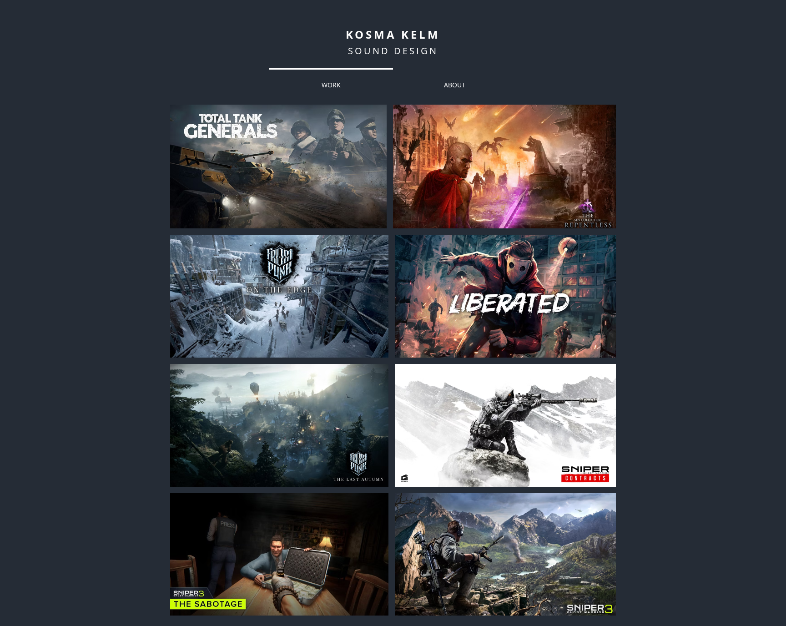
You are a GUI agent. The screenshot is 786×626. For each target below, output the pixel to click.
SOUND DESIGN (393, 51)
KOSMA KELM (393, 34)
